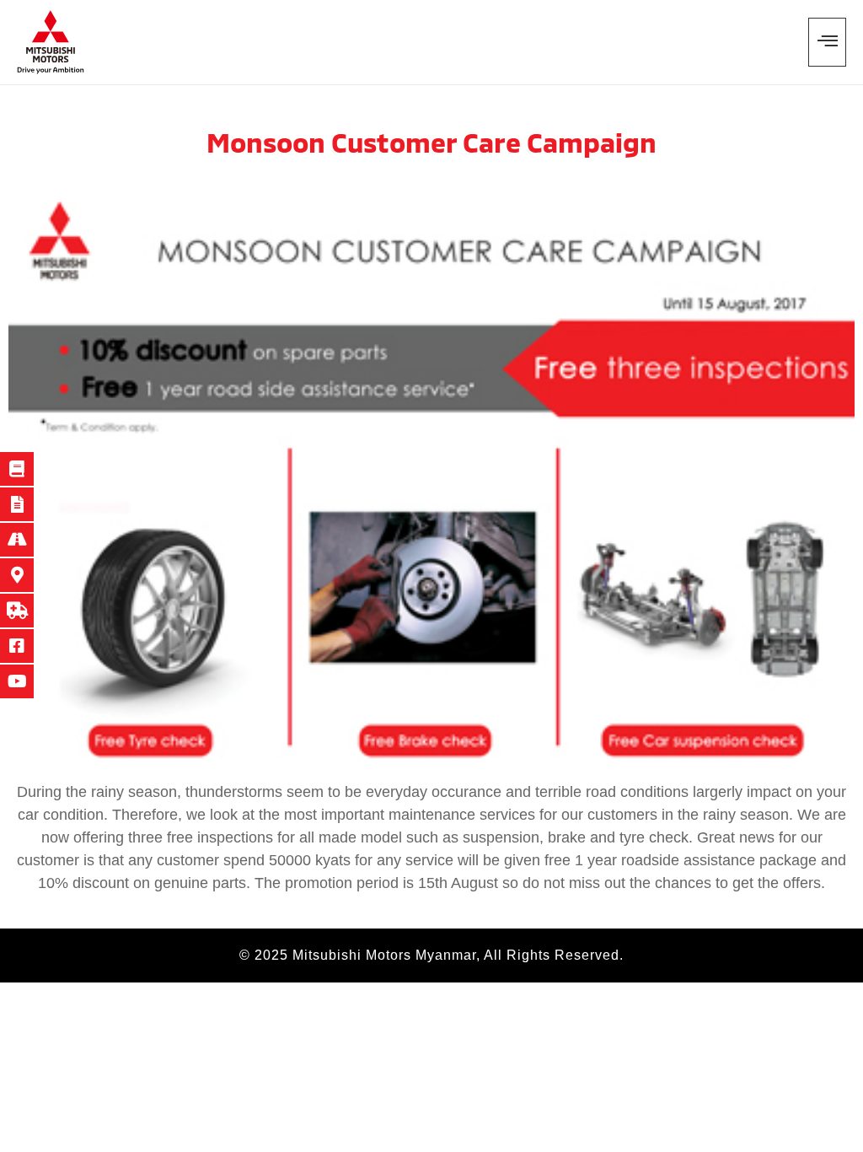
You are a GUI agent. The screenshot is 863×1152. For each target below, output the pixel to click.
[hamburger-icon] (827, 42)
